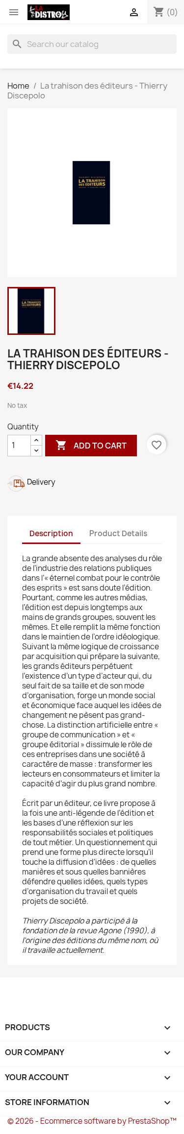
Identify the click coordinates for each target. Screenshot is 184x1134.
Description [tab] (51, 533)
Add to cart (91, 445)
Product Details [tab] (118, 533)
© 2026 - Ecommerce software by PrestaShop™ (92, 1121)
